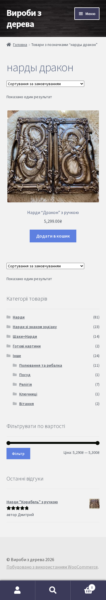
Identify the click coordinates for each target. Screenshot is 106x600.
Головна (20, 44)
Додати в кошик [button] (53, 236)
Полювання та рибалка (40, 365)
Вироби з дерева (24, 18)
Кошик (82, 585)
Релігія (25, 384)
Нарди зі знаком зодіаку (35, 326)
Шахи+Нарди (25, 336)
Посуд (25, 374)
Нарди (19, 317)
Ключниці (28, 393)
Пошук (53, 590)
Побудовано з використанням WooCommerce (52, 567)
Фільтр (18, 453)
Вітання (26, 403)
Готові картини (27, 346)
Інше (17, 355)
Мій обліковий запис (17, 590)
